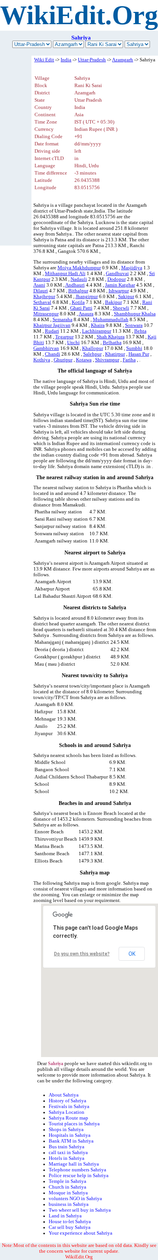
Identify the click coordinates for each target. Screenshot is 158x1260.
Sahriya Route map (68, 1118)
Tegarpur (64, 337)
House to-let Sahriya (70, 1221)
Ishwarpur (119, 291)
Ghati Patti (81, 308)
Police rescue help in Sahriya (79, 1175)
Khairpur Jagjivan (52, 325)
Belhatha (112, 342)
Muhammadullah (110, 319)
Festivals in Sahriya (69, 1106)
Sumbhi (134, 348)
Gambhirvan (46, 348)
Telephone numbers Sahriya (77, 1170)
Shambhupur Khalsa (135, 314)
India (66, 60)
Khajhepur (44, 296)
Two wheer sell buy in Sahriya (80, 1210)
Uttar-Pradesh (92, 60)
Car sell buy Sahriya (70, 1227)
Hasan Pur (138, 354)
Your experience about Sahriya (80, 1233)
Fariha (129, 360)
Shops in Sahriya (66, 1129)
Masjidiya (131, 267)
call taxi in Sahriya (68, 1152)
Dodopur (116, 279)
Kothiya (41, 360)
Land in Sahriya (65, 1216)
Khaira (98, 325)
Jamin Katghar (120, 285)
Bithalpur (78, 291)
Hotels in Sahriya (66, 1158)
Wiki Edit (44, 60)
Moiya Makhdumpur (79, 267)
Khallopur (92, 348)
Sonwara (134, 325)
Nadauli (79, 279)
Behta (140, 331)
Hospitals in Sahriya (70, 1135)
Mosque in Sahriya (68, 1193)
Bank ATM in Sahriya (71, 1141)
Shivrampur (107, 360)
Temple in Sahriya (67, 1181)
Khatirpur (115, 354)
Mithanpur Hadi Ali (65, 273)
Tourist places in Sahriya (74, 1123)
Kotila (78, 302)
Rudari (52, 331)
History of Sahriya (67, 1100)
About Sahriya (64, 1095)
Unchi (73, 342)
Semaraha (62, 319)
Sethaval (42, 302)
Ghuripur (63, 360)
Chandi (52, 354)
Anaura (86, 314)
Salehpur (92, 354)
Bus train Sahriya (66, 1147)
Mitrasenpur (46, 314)
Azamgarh (122, 60)
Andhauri (75, 285)
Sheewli (121, 308)
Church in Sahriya (67, 1187)
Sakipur (126, 296)
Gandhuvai (117, 273)
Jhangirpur (87, 296)
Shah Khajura (111, 337)
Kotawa (84, 360)
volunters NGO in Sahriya (75, 1198)
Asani (39, 285)
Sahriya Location (66, 1112)
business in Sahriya (69, 1204)
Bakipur (113, 302)
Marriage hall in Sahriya (74, 1164)
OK (131, 954)
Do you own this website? (82, 954)
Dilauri (40, 291)
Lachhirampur (96, 331)
